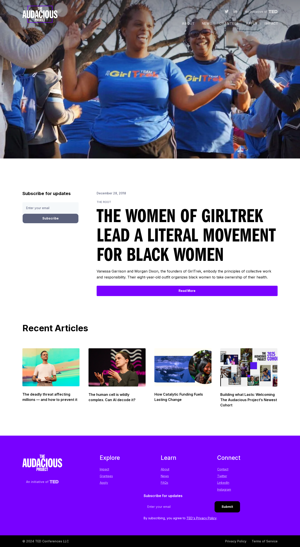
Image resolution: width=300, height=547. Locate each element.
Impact (271, 23)
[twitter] (226, 12)
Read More (187, 291)
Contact (222, 469)
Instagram (224, 489)
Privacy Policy (235, 541)
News (207, 23)
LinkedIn (223, 482)
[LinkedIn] (235, 12)
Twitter (222, 476)
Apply (251, 23)
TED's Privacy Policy (201, 518)
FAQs (164, 482)
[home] (40, 15)
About (188, 23)
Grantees (229, 23)
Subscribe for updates (163, 496)
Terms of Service (265, 541)
